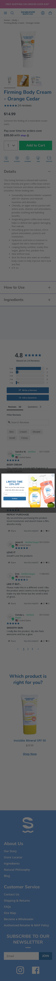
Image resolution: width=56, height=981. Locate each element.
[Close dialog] (53, 475)
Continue (14, 498)
